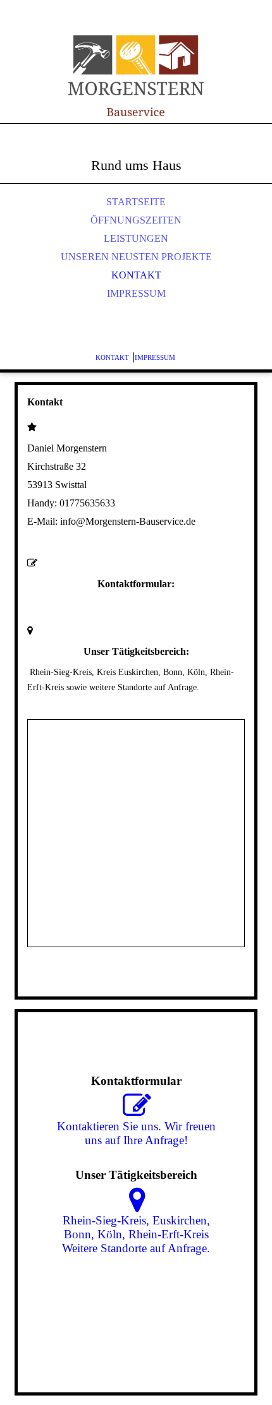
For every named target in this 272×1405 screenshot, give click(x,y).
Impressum (136, 293)
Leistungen (136, 238)
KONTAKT (112, 357)
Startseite (136, 201)
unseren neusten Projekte (136, 256)
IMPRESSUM (156, 357)
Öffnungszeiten (136, 220)
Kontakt (136, 275)
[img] (136, 75)
